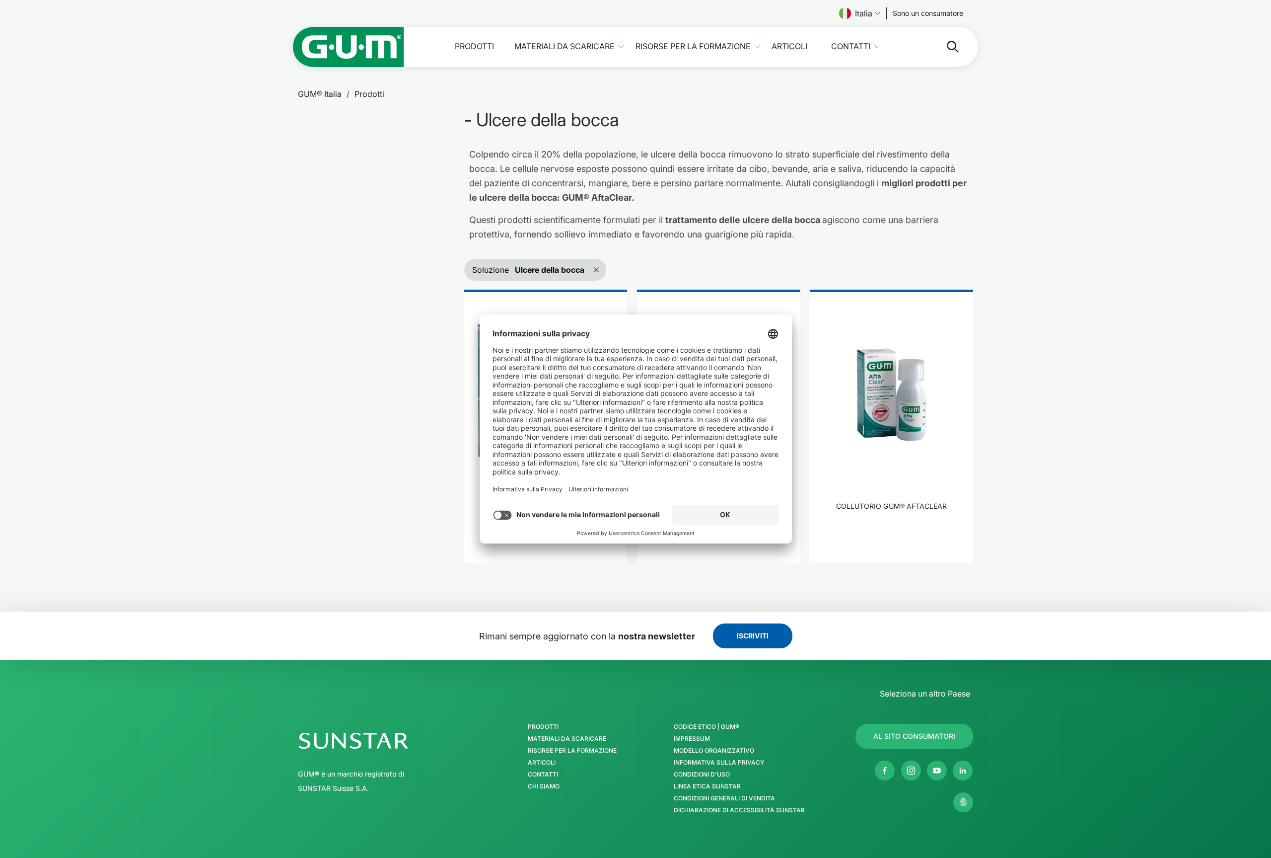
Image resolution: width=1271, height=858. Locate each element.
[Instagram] (911, 770)
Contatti (850, 46)
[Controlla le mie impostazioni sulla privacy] (963, 802)
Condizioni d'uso (702, 775)
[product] (891, 426)
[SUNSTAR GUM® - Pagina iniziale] (348, 47)
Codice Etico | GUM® (706, 727)
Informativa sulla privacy (719, 763)
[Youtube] (937, 770)
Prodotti (474, 46)
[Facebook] (885, 770)
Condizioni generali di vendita (724, 798)
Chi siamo (544, 786)
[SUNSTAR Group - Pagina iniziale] (379, 741)
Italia (863, 13)
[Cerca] (945, 47)
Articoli (789, 46)
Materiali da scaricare (564, 46)
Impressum (692, 739)
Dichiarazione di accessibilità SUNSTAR (739, 810)
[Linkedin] (963, 770)
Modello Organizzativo (714, 751)
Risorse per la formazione (693, 46)
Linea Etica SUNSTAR (707, 786)
